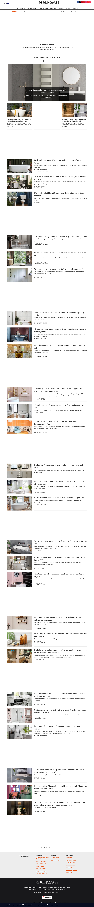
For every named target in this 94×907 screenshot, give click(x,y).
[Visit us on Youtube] (84, 2)
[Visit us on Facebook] (78, 2)
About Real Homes (55, 860)
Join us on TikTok (40, 866)
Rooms (7, 39)
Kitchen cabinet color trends (47, 11)
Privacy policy (46, 889)
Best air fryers (69, 867)
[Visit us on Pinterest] (82, 2)
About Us (56, 887)
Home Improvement (32, 8)
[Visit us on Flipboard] (88, 2)
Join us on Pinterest (40, 868)
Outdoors (61, 8)
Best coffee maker (70, 862)
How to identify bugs (62, 11)
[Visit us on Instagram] (86, 2)
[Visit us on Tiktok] (90, 2)
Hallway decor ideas (75, 11)
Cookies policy (55, 889)
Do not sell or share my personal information (47, 892)
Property (68, 8)
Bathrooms (13, 39)
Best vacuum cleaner (71, 860)
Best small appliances (71, 870)
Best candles (69, 872)
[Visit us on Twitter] (80, 2)
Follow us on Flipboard (41, 873)
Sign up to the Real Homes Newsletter (42, 858)
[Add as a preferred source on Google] (47, 897)
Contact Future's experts (46, 887)
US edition (36, 905)
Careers (62, 889)
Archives (54, 847)
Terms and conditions (35, 889)
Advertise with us (55, 857)
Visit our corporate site (64, 902)
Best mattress (69, 857)
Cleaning (22, 8)
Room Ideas (53, 8)
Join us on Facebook (41, 871)
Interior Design (44, 8)
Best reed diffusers (70, 865)
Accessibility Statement (30, 887)
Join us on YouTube (41, 861)
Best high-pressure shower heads (28, 11)
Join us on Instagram (41, 863)
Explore (75, 8)
